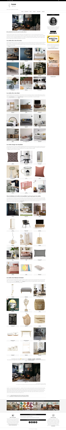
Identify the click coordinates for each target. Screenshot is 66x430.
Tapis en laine (26, 126)
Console (40, 60)
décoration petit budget (30, 388)
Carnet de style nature (23, 416)
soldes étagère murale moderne (11, 391)
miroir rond (17, 281)
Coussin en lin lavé (40, 259)
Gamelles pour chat (13, 340)
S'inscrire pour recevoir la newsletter (53, 48)
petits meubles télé (11, 96)
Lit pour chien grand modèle (26, 141)
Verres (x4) (26, 89)
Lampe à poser (26, 163)
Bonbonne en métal (13, 89)
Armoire (13, 230)
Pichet (12, 192)
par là (19, 97)
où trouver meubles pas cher (39, 389)
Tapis (26, 259)
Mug (26, 178)
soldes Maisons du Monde (35, 391)
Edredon (13, 274)
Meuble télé (39, 230)
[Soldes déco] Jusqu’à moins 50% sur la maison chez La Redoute (20, 395)
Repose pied (26, 296)
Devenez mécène (31, 359)
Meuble (13, 141)
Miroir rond (13, 311)
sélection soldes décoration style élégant (30, 390)
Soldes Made (29, 391)
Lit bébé (26, 192)
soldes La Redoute (18, 391)
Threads (33, 358)
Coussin (13, 163)
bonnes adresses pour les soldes (13, 388)
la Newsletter (38, 358)
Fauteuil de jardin (26, 230)
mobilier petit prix (19, 389)
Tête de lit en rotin (13, 126)
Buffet (12, 60)
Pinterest (29, 358)
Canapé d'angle (39, 141)
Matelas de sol (39, 274)
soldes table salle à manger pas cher (19, 392)
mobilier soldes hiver (25, 389)
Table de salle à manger (26, 340)
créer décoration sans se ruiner (22, 388)
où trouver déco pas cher (31, 389)
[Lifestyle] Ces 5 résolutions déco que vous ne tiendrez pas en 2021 (19, 396)
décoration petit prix (36, 388)
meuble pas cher (9, 389)
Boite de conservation (39, 89)
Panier (12, 259)
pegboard (23, 281)
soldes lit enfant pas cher (24, 391)
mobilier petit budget (14, 389)
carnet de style (22, 200)
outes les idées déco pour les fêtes (34, 417)
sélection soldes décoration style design (19, 390)
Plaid (26, 245)
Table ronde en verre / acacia (40, 296)
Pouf (39, 311)
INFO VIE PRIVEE (13, 417)
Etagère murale (26, 60)
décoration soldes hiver (42, 388)
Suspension (13, 245)
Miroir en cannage (40, 163)
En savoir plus (53, 31)
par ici (9, 46)
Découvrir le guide (53, 76)
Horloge (40, 126)
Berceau (40, 192)
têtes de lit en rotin (20, 96)
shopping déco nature (30, 416)
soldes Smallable (12, 392)
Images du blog (53, 417)
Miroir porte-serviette (12, 178)
